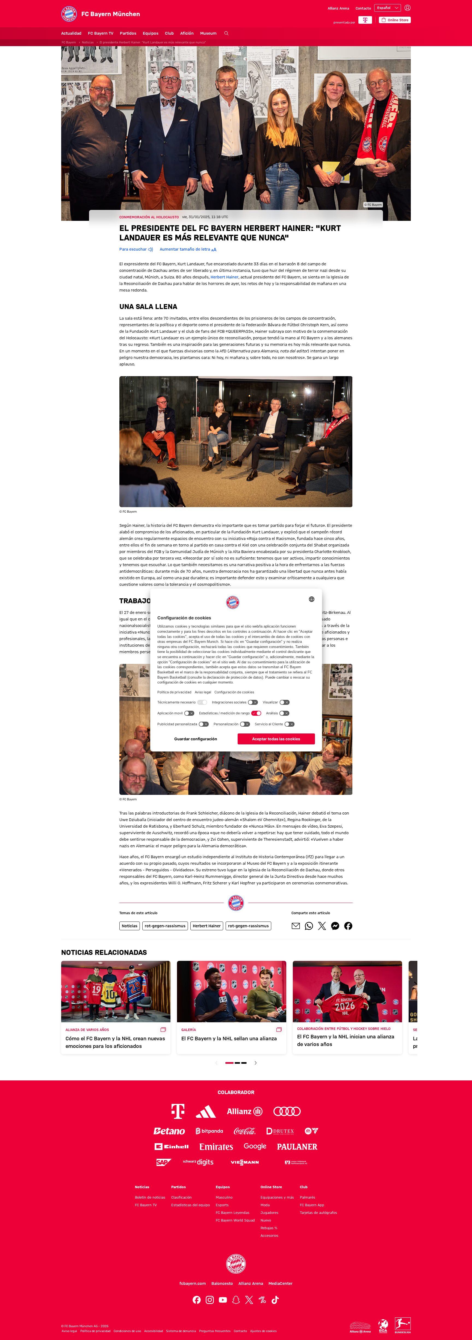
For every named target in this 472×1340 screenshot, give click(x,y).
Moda (265, 1205)
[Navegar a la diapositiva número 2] (237, 1063)
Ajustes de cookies (263, 1331)
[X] (249, 1300)
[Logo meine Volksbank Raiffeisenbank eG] (295, 1162)
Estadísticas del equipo (190, 1205)
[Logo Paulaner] (297, 1147)
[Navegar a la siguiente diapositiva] (256, 1063)
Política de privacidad (95, 1331)
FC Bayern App (312, 1205)
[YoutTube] (223, 1300)
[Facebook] (196, 1300)
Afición (187, 33)
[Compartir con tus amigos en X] (322, 926)
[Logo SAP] (164, 1162)
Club (169, 33)
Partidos (128, 33)
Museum (208, 33)
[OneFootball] (262, 1300)
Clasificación (181, 1197)
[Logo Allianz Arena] (360, 1327)
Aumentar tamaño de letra (185, 249)
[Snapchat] (236, 1300)
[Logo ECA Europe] (383, 1326)
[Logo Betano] (169, 1131)
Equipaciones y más (277, 1197)
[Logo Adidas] (206, 1111)
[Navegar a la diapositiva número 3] (244, 1063)
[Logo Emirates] (216, 1146)
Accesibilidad (153, 1331)
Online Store (271, 1187)
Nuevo (266, 1220)
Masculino (224, 1197)
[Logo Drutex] (280, 1131)
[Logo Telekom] (178, 1111)
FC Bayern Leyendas (232, 1212)
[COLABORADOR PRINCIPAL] (365, 20)
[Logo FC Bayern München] (236, 1264)
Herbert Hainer (224, 277)
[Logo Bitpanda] (209, 1131)
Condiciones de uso (127, 1331)
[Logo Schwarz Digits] (198, 1162)
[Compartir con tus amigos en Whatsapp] (309, 926)
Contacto (363, 8)
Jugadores (269, 1212)
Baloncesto (222, 1283)
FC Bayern (69, 42)
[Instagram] (209, 1300)
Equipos (150, 33)
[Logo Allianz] (244, 1111)
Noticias (88, 42)
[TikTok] (275, 1300)
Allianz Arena (338, 8)
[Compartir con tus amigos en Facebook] (348, 926)
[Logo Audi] (287, 1111)
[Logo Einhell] (171, 1146)
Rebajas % (269, 1228)
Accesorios (269, 1235)
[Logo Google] (255, 1146)
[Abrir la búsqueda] (226, 33)
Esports (222, 1205)
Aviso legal (69, 1331)
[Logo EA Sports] (312, 1131)
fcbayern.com (192, 1283)
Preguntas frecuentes (215, 1331)
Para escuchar (133, 249)
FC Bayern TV (100, 33)
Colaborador (236, 1092)
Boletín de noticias (150, 1197)
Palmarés (307, 1197)
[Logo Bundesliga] (403, 1325)
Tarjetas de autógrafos (318, 1212)
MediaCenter (281, 1283)
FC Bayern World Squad (235, 1220)
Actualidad (71, 33)
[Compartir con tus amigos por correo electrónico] (295, 926)
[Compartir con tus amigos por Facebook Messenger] (335, 926)
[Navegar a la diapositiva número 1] (229, 1063)
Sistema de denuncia (181, 1331)
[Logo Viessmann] (245, 1163)
